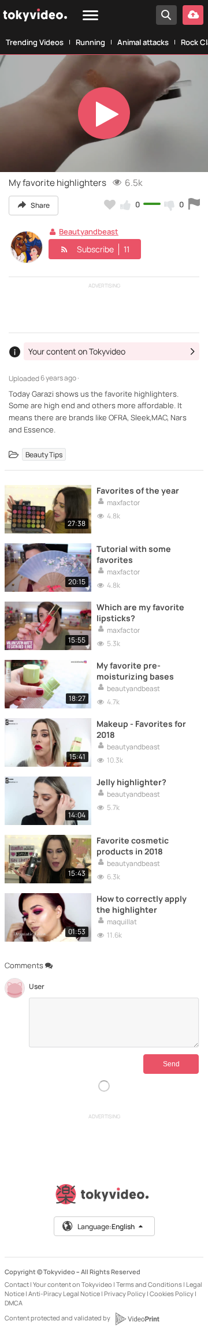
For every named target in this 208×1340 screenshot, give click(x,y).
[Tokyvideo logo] (104, 1196)
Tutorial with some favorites (133, 554)
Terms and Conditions (149, 1284)
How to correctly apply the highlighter (141, 904)
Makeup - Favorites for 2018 (141, 729)
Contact (17, 1284)
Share (39, 205)
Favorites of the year (137, 490)
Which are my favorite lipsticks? (140, 613)
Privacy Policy (125, 1293)
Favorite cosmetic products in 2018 (132, 846)
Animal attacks (143, 42)
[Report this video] (194, 204)
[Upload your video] (193, 15)
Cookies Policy (172, 1293)
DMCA (14, 1302)
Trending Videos (35, 42)
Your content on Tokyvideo (72, 1284)
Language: (106, 1226)
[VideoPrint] (137, 1318)
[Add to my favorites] (110, 204)
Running (90, 42)
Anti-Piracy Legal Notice (64, 1293)
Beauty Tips (43, 455)
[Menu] (90, 16)
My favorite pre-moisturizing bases (135, 671)
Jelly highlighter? (131, 782)
